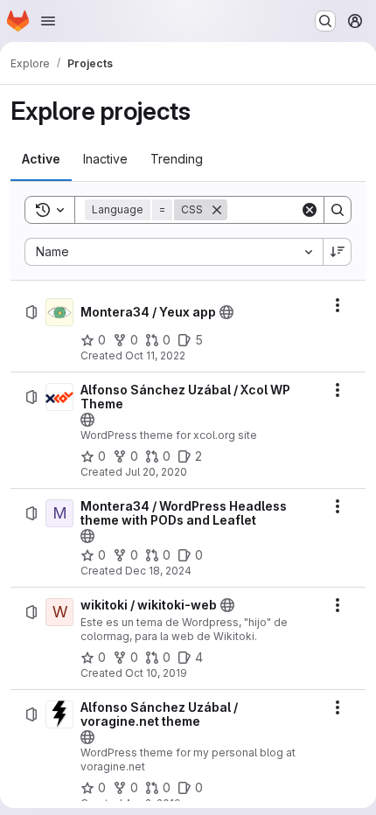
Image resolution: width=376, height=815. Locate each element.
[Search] (338, 210)
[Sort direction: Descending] (338, 252)
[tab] (41, 159)
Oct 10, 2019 (156, 672)
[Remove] (216, 209)
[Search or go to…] (325, 20)
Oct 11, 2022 (155, 355)
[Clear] (309, 209)
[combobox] (173, 252)
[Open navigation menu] (48, 21)
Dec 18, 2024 (158, 570)
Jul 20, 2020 (156, 471)
